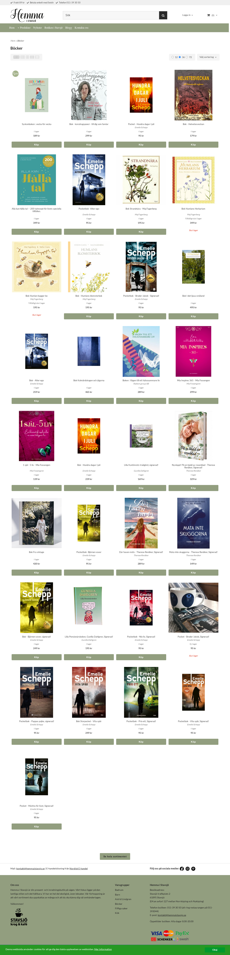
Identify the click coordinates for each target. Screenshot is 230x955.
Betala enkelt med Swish (41, 2)
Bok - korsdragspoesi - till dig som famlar (88, 124)
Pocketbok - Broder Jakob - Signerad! (141, 295)
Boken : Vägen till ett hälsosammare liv (141, 380)
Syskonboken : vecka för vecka (36, 124)
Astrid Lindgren (123, 899)
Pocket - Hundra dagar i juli (141, 124)
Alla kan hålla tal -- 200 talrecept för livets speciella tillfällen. (36, 210)
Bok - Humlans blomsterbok (88, 295)
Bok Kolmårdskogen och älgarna (88, 380)
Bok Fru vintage (36, 552)
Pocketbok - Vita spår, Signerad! (193, 721)
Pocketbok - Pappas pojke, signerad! (36, 721)
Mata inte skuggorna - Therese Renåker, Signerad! (193, 552)
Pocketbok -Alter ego (89, 208)
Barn (117, 894)
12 (176, 57)
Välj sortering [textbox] (207, 57)
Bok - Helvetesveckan (193, 124)
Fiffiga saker (121, 908)
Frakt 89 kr (19, 2)
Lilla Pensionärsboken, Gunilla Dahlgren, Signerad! (89, 636)
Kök (117, 912)
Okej (214, 949)
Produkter (25, 27)
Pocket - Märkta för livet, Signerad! (37, 805)
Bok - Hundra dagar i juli (88, 465)
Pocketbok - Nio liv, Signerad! (141, 636)
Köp (36, 144)
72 (190, 57)
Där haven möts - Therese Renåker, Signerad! (141, 552)
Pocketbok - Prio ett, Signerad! (141, 721)
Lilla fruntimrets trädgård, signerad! (141, 465)
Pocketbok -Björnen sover (88, 552)
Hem (11, 27)
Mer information (103, 949)
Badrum (119, 889)
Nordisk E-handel (79, 868)
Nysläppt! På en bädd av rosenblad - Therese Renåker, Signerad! (193, 466)
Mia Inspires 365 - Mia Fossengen (193, 380)
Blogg (68, 27)
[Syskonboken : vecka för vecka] (15, 72)
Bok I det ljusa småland (193, 295)
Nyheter (37, 27)
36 (183, 57)
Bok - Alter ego (36, 380)
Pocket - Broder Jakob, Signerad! (193, 636)
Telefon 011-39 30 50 (69, 2)
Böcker (118, 903)
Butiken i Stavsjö (53, 27)
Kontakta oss (81, 27)
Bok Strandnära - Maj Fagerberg (141, 208)
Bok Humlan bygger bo (36, 295)
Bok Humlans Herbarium (193, 208)
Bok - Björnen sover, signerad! (36, 636)
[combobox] (208, 57)
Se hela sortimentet (115, 856)
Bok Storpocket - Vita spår (89, 721)
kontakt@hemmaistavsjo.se (30, 868)
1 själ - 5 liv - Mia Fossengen (36, 465)
